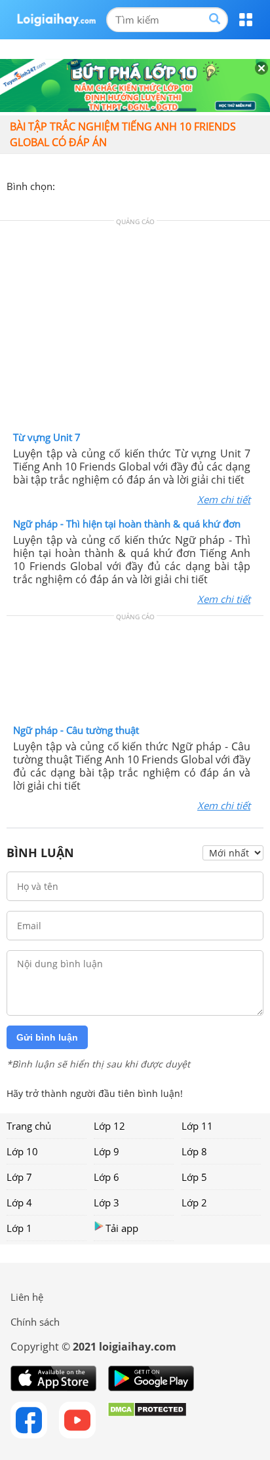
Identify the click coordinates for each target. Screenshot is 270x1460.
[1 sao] (65, 185)
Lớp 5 (194, 1176)
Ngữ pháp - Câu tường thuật (76, 730)
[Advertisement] (135, 329)
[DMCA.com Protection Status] (147, 1420)
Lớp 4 (19, 1202)
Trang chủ (29, 1125)
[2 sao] (81, 185)
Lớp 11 (197, 1125)
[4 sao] (113, 185)
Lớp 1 (19, 1228)
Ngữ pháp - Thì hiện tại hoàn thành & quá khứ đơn (127, 523)
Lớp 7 (19, 1176)
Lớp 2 (194, 1202)
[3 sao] (97, 185)
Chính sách (35, 1321)
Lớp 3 (106, 1202)
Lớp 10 (22, 1151)
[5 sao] (128, 185)
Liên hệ (26, 1296)
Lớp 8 (194, 1151)
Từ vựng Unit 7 (47, 437)
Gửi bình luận (47, 1037)
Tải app (122, 1228)
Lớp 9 (106, 1151)
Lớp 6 (106, 1176)
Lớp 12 (109, 1125)
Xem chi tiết (223, 499)
